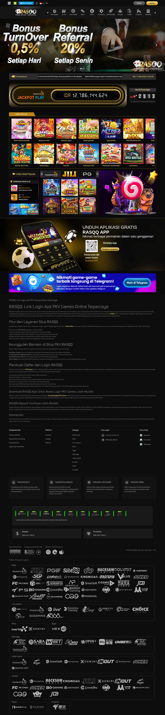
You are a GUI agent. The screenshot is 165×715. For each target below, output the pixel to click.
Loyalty (48, 439)
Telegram (147, 435)
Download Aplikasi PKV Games (57, 395)
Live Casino (73, 14)
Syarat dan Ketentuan (16, 447)
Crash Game (111, 14)
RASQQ (112, 314)
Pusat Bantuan (14, 443)
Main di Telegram (27, 3)
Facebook (147, 440)
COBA (53, 185)
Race (82, 14)
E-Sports (139, 14)
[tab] (51, 174)
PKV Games (28, 369)
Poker (129, 14)
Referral (48, 443)
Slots (64, 14)
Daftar (152, 3)
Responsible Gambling (17, 439)
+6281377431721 (112, 435)
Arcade (120, 14)
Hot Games (54, 14)
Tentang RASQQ (14, 435)
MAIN (23, 128)
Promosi (148, 14)
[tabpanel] (82, 45)
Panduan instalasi (110, 249)
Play (39, 98)
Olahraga (101, 14)
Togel (92, 14)
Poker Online (69, 326)
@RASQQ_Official (111, 440)
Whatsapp (147, 444)
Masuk (139, 3)
